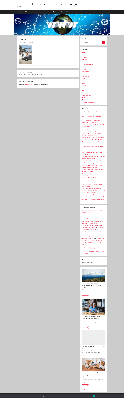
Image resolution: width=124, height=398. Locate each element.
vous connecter (29, 84)
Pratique (19, 11)
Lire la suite (85, 296)
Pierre (31, 42)
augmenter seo (86, 234)
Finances (84, 66)
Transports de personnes (88, 102)
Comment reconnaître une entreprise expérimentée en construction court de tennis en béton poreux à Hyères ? (93, 190)
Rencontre (84, 90)
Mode (54, 11)
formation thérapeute (87, 238)
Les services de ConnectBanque (96, 231)
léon (83, 242)
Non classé (85, 85)
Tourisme (47, 11)
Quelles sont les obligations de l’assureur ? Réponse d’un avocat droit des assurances (92, 217)
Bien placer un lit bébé (87, 221)
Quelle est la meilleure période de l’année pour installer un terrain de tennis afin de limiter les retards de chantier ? (92, 175)
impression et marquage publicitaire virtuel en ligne (47, 4)
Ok (93, 396)
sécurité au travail (86, 95)
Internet (40, 11)
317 (85, 389)
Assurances (85, 57)
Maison (26, 11)
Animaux (84, 52)
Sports (83, 97)
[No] (122, 396)
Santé (33, 11)
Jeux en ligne (85, 76)
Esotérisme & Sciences (87, 64)
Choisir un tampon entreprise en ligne (93, 346)
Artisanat (84, 55)
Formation (84, 69)
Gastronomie (85, 71)
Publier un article (63, 11)
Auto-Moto (85, 59)
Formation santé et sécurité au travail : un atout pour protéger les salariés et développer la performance (93, 148)
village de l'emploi (86, 247)
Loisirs (83, 78)
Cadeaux (84, 62)
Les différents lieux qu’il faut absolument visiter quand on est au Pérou (92, 286)
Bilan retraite (85, 251)
